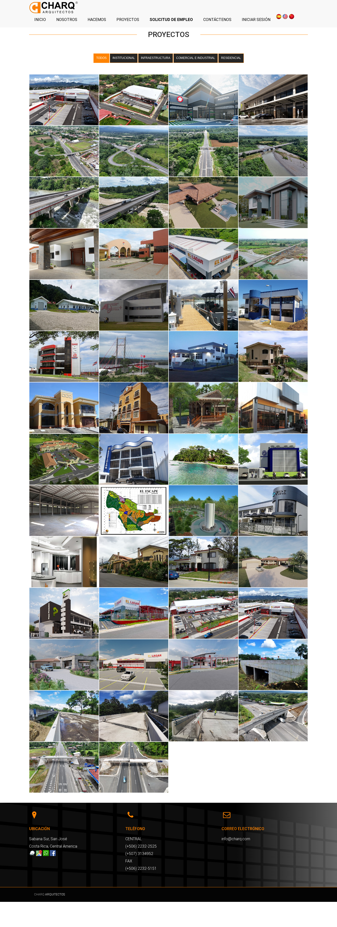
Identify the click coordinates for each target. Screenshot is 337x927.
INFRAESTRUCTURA (155, 58)
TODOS (101, 58)
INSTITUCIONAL (123, 58)
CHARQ (39, 894)
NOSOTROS (66, 19)
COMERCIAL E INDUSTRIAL (195, 58)
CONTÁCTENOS (217, 19)
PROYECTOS (127, 19)
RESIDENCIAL (231, 58)
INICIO (40, 19)
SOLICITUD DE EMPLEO (171, 19)
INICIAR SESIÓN (256, 19)
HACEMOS (97, 19)
